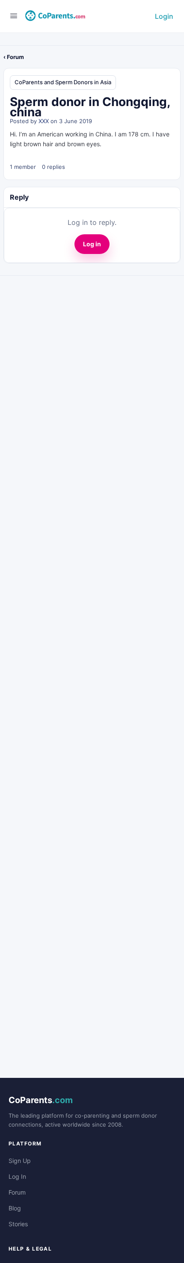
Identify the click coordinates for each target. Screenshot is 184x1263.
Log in (92, 244)
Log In (17, 1176)
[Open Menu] (14, 15)
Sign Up (20, 1160)
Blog (15, 1208)
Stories (18, 1224)
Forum (17, 1192)
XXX (44, 121)
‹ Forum (13, 56)
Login (164, 16)
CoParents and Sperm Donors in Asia (63, 82)
